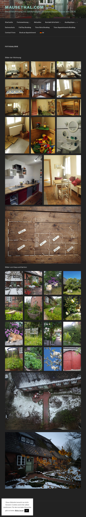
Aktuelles (37, 22)
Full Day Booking (25, 27)
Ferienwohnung (23, 22)
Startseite (9, 22)
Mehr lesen (19, 511)
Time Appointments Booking (64, 27)
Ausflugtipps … (70, 22)
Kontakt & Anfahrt (52, 22)
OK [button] (27, 510)
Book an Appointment (27, 32)
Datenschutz (10, 27)
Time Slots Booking (42, 27)
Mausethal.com (24, 7)
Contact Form (10, 32)
